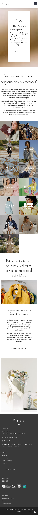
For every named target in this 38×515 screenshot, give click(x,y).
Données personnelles (8, 498)
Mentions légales (6, 503)
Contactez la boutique (19, 53)
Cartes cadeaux (7, 461)
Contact (4, 463)
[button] (9, 130)
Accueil (4, 455)
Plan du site (5, 495)
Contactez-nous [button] (10, 469)
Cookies (4, 501)
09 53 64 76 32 (11, 437)
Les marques (6, 458)
